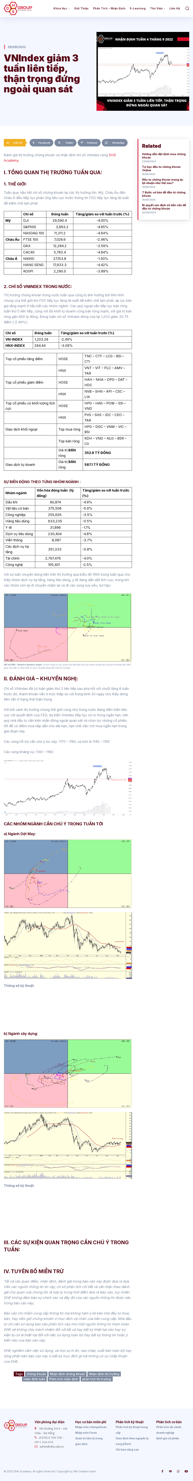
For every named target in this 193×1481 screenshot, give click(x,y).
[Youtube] (186, 1471)
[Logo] (27, 8)
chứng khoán (36, 1374)
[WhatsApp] (178, 1471)
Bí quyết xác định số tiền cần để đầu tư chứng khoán (164, 206)
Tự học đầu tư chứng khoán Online (161, 168)
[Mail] (170, 1471)
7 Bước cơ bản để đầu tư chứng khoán (163, 194)
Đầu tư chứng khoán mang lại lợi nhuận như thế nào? (162, 181)
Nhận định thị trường (104, 1374)
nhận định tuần (34, 1379)
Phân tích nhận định (63, 1379)
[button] (187, 8)
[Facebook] (162, 1471)
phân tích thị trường (96, 1379)
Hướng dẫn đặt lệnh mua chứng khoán (164, 155)
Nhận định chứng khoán (67, 1374)
